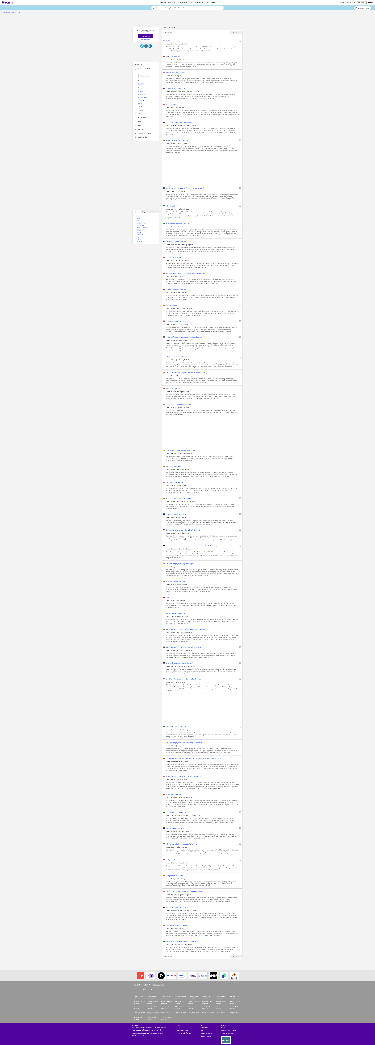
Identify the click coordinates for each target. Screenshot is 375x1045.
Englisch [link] (140, 91)
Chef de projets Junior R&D (175, 88)
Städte (145, 990)
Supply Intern (170, 597)
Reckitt (14, 12)
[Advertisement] (187, 20)
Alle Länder (223, 1029)
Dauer (140, 121)
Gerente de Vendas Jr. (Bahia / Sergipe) (179, 663)
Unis (207, 2)
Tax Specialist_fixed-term (174, 876)
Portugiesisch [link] (142, 97)
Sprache (140, 88)
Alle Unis (223, 1027)
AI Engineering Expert (173, 794)
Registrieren (146, 36)
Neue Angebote (143, 137)
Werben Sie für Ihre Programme (228, 1030)
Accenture (140, 234)
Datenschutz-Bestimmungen (184, 1033)
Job (191, 2)
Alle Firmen (203, 1029)
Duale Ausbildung (182, 2)
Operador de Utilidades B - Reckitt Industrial (181, 941)
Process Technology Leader (175, 73)
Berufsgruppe (142, 117)
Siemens (139, 241)
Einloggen (147, 39)
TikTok (139, 230)
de (372, 3)
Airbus (139, 239)
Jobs (202, 1030)
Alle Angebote (204, 1027)
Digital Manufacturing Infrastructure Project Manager (184, 776)
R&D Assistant (170, 41)
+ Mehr (140, 106)
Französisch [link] (142, 94)
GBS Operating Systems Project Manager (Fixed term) (184, 743)
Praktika (138, 68)
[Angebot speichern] (240, 41)
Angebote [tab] (145, 212)
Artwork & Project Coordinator (176, 357)
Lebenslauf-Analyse (363, 8)
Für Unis (223, 1032)
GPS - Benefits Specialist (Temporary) (179, 498)
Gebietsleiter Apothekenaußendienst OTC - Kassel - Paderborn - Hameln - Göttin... (194, 758)
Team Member (171, 104)
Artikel (213, 2)
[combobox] (187, 8)
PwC (138, 220)
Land (139, 125)
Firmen (177, 990)
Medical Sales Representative (176, 321)
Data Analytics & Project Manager (177, 224)
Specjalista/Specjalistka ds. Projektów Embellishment (184, 337)
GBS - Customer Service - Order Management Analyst (184, 647)
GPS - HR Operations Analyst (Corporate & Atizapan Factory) (186, 373)
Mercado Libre (141, 225)
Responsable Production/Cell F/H (177, 907)
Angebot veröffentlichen (347, 2)
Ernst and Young (141, 223)
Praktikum (171, 2)
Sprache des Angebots (145, 133)
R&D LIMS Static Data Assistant (176, 925)
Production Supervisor (173, 388)
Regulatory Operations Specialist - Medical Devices (183, 679)
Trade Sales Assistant (173, 57)
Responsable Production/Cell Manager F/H (180, 122)
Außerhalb (141, 129)
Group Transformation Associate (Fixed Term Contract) (185, 892)
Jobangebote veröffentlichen (208, 1038)
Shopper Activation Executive (176, 514)
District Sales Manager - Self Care (177, 140)
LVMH (138, 218)
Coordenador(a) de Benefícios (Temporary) (180, 450)
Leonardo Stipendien (206, 1036)
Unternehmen (199, 2)
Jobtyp (140, 110)
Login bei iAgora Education (227, 1033)
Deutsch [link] (140, 103)
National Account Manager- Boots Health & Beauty (183, 530)
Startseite (163, 2)
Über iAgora (180, 1029)
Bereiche (168, 990)
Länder (136, 990)
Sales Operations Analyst (174, 482)
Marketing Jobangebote (206, 1033)
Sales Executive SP (172, 206)
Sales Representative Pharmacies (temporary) (181, 844)
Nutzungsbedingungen (182, 1032)
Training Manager (172, 305)
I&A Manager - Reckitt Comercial (177, 812)
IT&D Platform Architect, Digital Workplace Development (185, 273)
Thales (139, 232)
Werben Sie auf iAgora (182, 1030)
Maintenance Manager (173, 466)
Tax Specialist (170, 860)
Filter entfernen (145, 76)
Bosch (138, 216)
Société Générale (142, 227)
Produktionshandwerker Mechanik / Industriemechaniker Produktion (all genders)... (194, 546)
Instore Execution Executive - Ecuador (179, 404)
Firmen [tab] (137, 212)
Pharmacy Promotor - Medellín (176, 289)
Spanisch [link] (141, 100)
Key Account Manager (173, 257)
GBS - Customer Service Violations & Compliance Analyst (185, 629)
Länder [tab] (154, 212)
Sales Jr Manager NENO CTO (176, 727)
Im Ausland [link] (147, 68)
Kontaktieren (180, 1035)
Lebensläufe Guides (205, 1035)
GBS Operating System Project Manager (179, 564)
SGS (138, 237)
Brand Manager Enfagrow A (175, 613)
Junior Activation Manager (175, 828)
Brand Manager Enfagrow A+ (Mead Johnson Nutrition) (185, 188)
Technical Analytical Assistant (176, 241)
